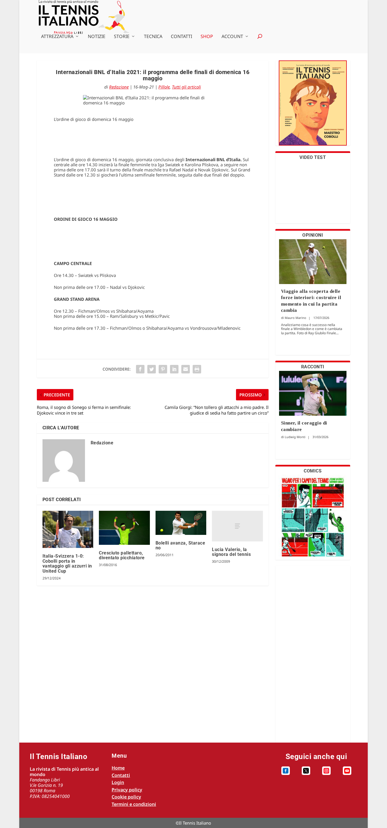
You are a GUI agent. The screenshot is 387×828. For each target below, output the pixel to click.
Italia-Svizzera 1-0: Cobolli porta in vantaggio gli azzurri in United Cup (67, 563)
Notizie (96, 36)
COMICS (313, 471)
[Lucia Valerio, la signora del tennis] (237, 526)
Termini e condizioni (134, 804)
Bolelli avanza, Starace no (180, 545)
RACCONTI (312, 366)
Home (118, 768)
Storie (121, 36)
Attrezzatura (57, 36)
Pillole (164, 87)
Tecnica (153, 36)
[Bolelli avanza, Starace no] (181, 523)
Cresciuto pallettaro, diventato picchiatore (122, 555)
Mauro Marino (295, 318)
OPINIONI (312, 235)
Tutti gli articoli (186, 87)
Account (232, 36)
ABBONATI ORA (313, 106)
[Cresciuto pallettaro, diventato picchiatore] (124, 528)
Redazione (119, 87)
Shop (207, 36)
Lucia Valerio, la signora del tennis (231, 552)
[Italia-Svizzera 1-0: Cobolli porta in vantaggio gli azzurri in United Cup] (67, 529)
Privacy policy (127, 790)
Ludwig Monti (295, 437)
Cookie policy (126, 797)
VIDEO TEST (312, 157)
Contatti (181, 36)
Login (118, 782)
